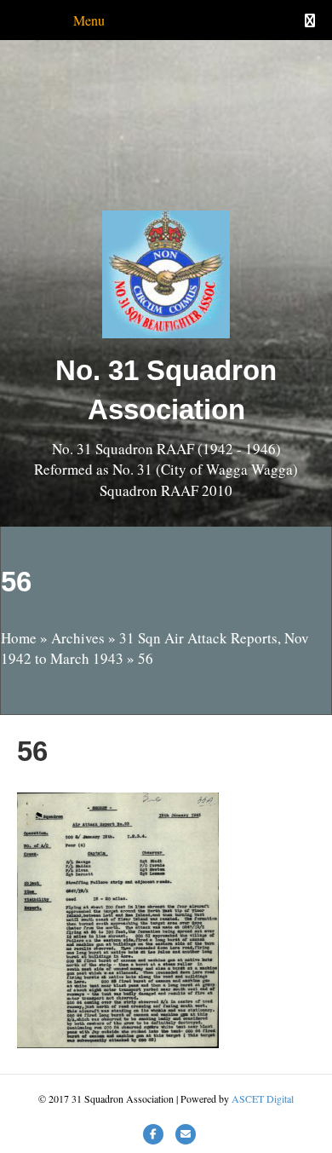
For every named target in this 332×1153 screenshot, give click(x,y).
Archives (78, 638)
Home (19, 638)
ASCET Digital (263, 1098)
